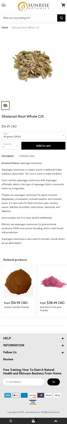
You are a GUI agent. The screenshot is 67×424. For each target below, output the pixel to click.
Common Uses (27, 155)
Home (5, 27)
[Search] (61, 18)
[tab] (8, 156)
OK (53, 382)
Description (8, 155)
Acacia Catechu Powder (16, 307)
